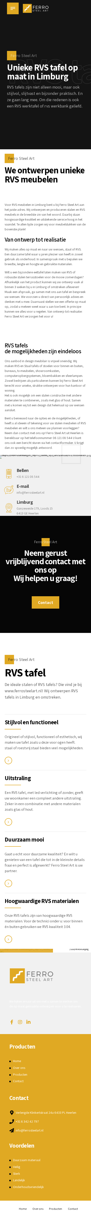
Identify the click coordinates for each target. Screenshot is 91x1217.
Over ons (19, 1068)
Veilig (16, 1167)
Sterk (16, 1173)
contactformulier (62, 443)
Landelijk (19, 1180)
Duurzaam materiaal (26, 1160)
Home (17, 1061)
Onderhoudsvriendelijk (28, 1187)
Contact (18, 1081)
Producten (20, 1074)
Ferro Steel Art (69, 205)
